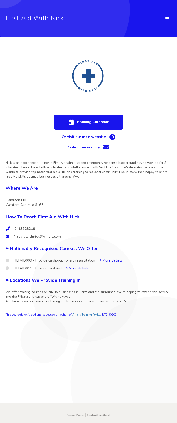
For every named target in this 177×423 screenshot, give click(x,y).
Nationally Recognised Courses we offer (53, 248)
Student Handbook (98, 415)
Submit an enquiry (84, 147)
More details (111, 260)
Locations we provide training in (44, 280)
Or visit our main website (84, 136)
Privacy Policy (75, 415)
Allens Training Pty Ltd (86, 314)
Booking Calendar (93, 121)
